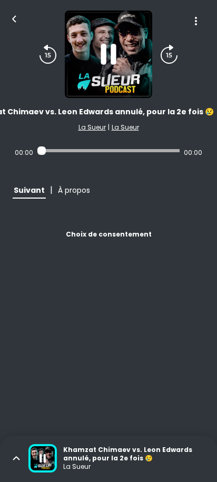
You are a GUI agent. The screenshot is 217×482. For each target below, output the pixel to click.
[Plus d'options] (195, 21)
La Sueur (92, 127)
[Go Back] (14, 17)
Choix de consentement (109, 234)
